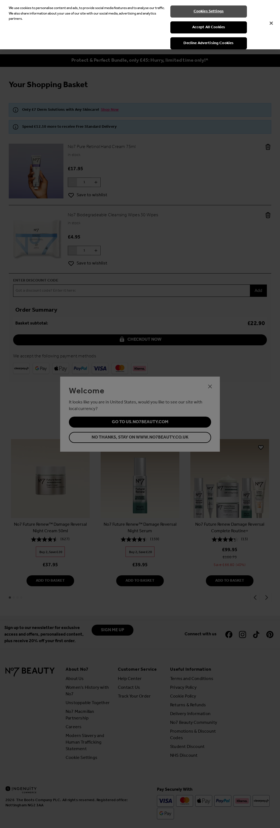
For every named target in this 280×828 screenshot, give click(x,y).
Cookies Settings (209, 11)
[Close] (271, 23)
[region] (140, 24)
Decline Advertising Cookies (208, 43)
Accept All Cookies (208, 27)
